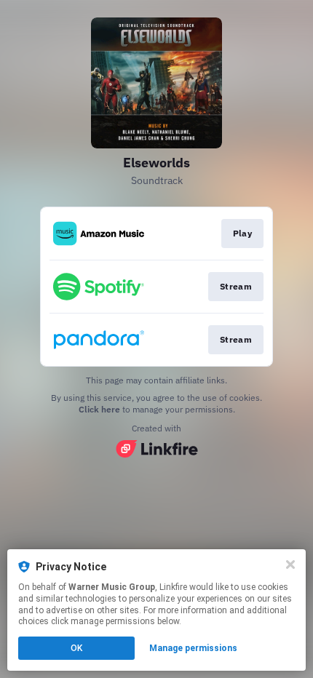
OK (76, 648)
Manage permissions (193, 648)
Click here (99, 409)
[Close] (290, 564)
